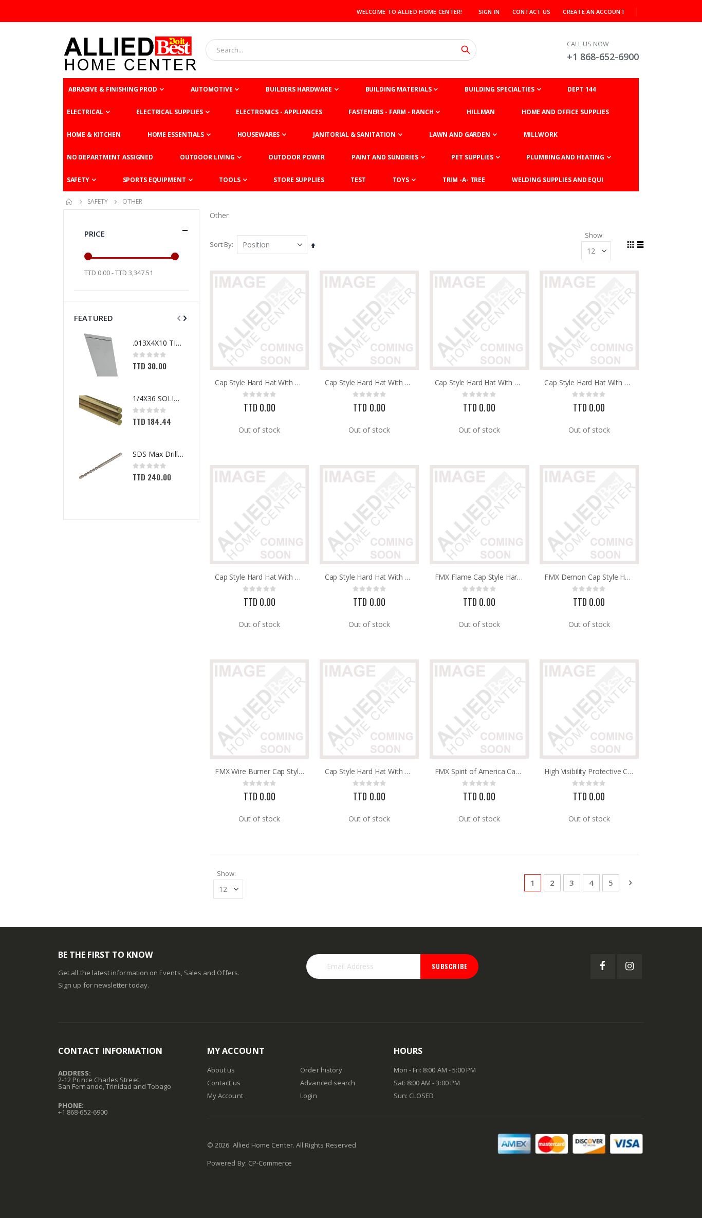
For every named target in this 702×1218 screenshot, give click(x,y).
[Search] (465, 50)
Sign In (489, 11)
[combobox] (341, 50)
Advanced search (327, 1082)
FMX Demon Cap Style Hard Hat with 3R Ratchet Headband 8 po (589, 577)
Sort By (221, 244)
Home (69, 201)
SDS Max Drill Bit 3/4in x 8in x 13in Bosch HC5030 (158, 454)
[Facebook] (602, 966)
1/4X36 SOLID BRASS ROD (158, 398)
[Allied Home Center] (130, 50)
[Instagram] (629, 966)
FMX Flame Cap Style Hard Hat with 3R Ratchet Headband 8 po (479, 577)
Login (308, 1095)
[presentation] (184, 318)
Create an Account (594, 11)
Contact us (224, 1082)
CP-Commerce (270, 1163)
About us (221, 1069)
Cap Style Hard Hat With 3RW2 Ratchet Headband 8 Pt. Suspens (259, 382)
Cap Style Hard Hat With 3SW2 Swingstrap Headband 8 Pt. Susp (369, 771)
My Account (225, 1095)
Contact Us (531, 11)
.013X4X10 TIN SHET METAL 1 (158, 343)
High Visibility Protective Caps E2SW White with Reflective (589, 771)
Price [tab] (94, 233)
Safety (97, 202)
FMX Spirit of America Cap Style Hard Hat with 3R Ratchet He (479, 771)
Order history (321, 1069)
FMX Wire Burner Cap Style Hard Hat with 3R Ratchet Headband (259, 771)
